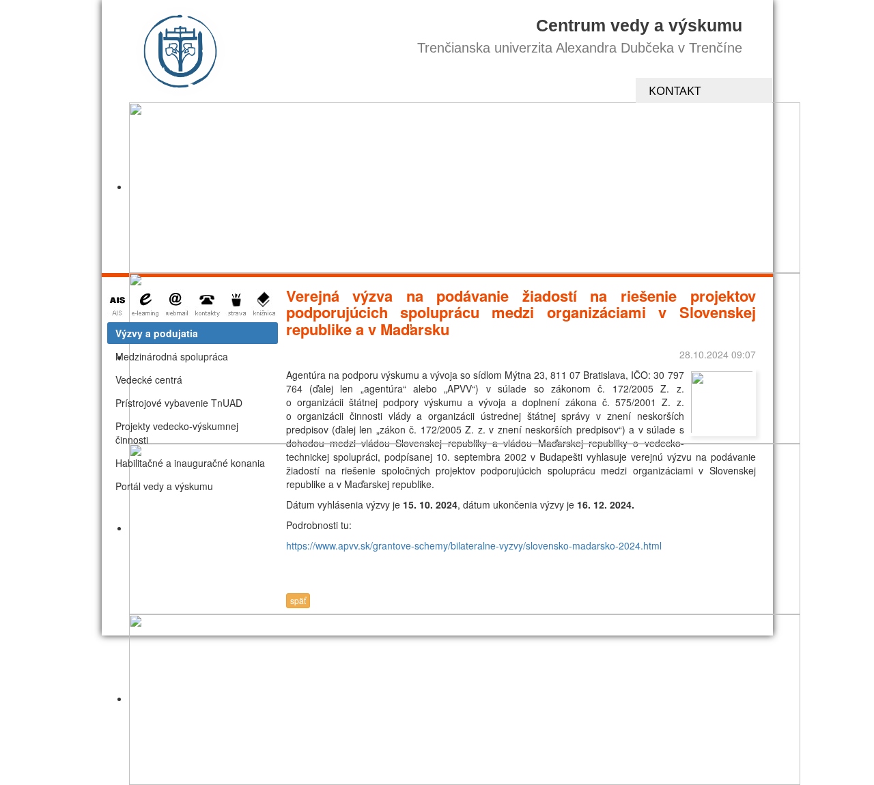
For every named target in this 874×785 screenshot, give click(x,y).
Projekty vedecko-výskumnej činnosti (176, 432)
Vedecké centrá (148, 379)
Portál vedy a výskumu (164, 486)
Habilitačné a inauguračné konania (190, 463)
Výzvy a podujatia (156, 333)
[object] (464, 187)
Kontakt (675, 90)
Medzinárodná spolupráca (171, 356)
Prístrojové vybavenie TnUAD (178, 403)
